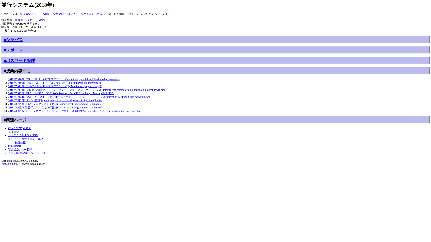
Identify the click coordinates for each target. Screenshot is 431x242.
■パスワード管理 (19, 60)
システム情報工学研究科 (49, 13)
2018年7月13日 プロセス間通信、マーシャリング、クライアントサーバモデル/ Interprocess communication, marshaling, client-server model (87, 89)
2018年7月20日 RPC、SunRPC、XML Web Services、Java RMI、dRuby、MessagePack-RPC (61, 93)
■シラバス (13, 39)
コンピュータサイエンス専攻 (84, 13)
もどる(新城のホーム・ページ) (26, 153)
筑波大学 (25, 13)
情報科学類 (15, 146)
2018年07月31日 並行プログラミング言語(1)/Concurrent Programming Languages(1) (55, 104)
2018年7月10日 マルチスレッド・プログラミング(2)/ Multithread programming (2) (55, 86)
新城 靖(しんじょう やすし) (31, 20)
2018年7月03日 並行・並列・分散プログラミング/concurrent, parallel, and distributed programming (64, 79)
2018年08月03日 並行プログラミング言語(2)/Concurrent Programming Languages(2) (55, 107)
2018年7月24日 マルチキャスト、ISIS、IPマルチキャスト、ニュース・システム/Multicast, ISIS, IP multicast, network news (79, 96)
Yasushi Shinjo (9, 163)
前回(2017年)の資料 (19, 128)
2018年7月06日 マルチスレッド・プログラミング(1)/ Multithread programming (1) (55, 82)
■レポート (13, 50)
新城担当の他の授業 (20, 149)
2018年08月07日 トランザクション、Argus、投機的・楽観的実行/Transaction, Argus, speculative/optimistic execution (74, 111)
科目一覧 (20, 142)
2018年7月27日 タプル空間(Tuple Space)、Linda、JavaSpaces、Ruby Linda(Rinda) (55, 100)
